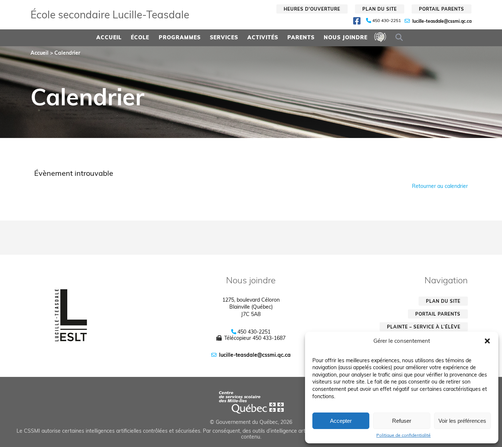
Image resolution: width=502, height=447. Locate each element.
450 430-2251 (386, 20)
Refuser (401, 421)
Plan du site (379, 9)
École (140, 37)
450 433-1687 (269, 338)
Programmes (180, 37)
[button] (487, 341)
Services (224, 37)
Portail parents (441, 9)
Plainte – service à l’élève (423, 327)
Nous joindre (345, 37)
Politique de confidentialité (403, 435)
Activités (262, 37)
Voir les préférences (462, 421)
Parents (301, 37)
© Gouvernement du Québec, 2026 (251, 422)
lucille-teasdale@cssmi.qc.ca (441, 21)
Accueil (109, 37)
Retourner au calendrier (440, 186)
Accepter (341, 421)
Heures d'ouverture (312, 9)
